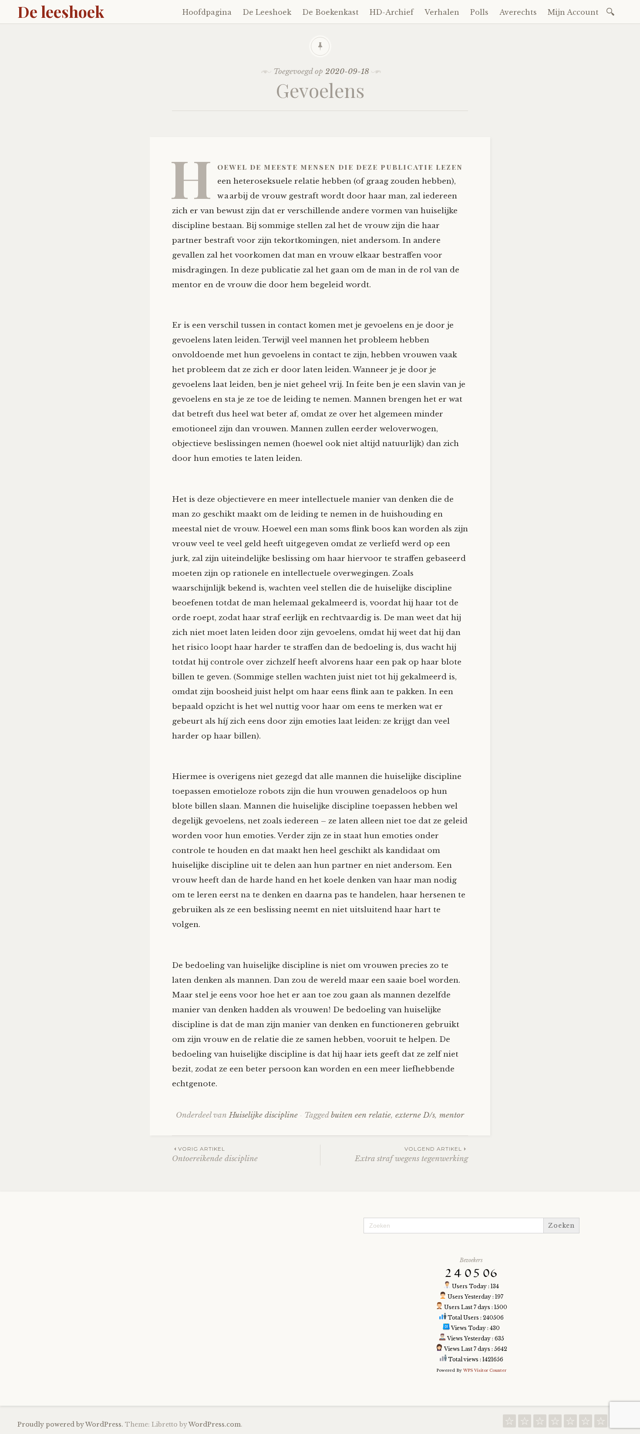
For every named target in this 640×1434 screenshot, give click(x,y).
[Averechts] (600, 1423)
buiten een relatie (361, 1115)
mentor (451, 1115)
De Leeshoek (267, 12)
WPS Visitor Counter (484, 1370)
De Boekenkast (330, 12)
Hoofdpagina (207, 12)
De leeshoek (60, 11)
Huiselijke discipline (263, 1115)
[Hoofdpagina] (509, 1423)
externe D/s (415, 1115)
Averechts (518, 12)
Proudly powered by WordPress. (70, 1424)
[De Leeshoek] (524, 1423)
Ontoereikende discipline (215, 1154)
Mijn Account (573, 12)
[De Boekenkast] (539, 1423)
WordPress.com (215, 1424)
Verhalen (441, 12)
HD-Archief (392, 12)
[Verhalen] (570, 1423)
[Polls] (585, 1423)
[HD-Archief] (555, 1423)
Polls (479, 12)
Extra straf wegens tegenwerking (411, 1154)
